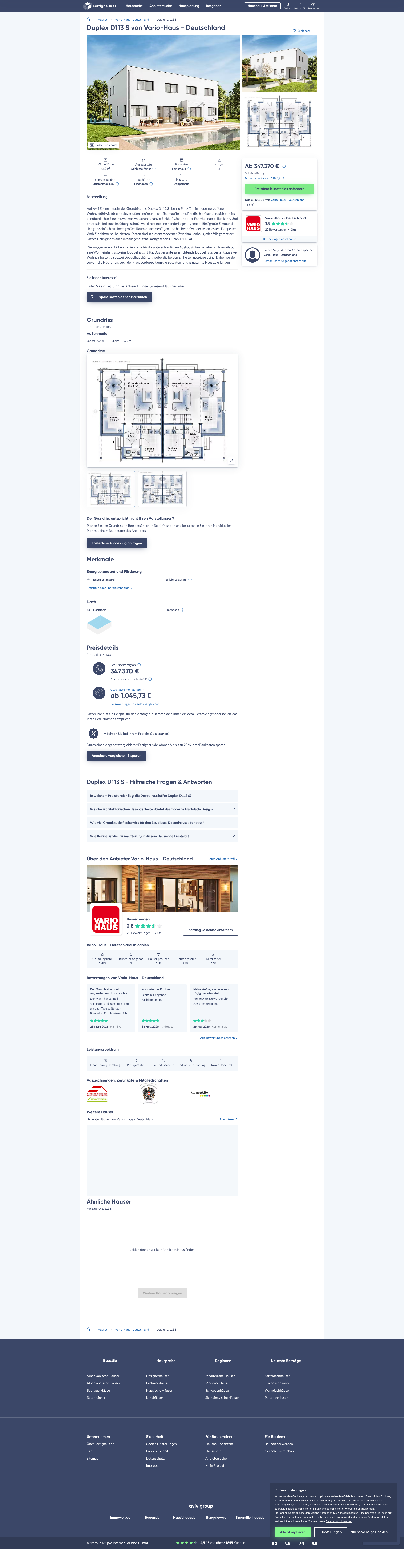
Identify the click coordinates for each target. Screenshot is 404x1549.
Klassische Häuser (159, 1390)
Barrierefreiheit (157, 1451)
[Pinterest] (287, 1542)
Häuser (102, 19)
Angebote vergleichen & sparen (116, 756)
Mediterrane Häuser (220, 1376)
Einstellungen (331, 1532)
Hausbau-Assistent (262, 6)
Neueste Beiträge (286, 1360)
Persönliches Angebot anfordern (284, 261)
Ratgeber (213, 6)
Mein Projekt (214, 1465)
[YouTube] (314, 1542)
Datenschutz (155, 1458)
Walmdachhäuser (277, 1390)
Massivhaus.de (184, 1518)
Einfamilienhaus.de (250, 1518)
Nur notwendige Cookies (369, 1532)
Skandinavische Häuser (222, 1397)
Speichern (304, 30)
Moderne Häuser (217, 1383)
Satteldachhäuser (277, 1376)
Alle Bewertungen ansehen (217, 1037)
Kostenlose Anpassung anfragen (117, 543)
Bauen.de (152, 1518)
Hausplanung (189, 6)
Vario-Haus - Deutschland (132, 19)
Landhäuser (154, 1397)
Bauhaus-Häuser (99, 1390)
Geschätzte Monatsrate (125, 689)
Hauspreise (166, 1360)
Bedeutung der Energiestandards (108, 587)
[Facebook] (274, 1542)
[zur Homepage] (90, 19)
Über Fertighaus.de (100, 1444)
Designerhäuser (157, 1376)
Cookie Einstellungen (161, 1444)
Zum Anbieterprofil (222, 858)
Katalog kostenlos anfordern (211, 930)
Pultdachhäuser (276, 1397)
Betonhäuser (96, 1397)
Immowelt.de (120, 1518)
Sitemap (92, 1458)
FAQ (90, 1451)
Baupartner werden (279, 1444)
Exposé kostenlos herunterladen (122, 297)
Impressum (154, 1465)
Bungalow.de (216, 1518)
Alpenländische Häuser (103, 1383)
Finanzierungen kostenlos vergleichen (134, 704)
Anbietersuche (160, 6)
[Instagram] (301, 1542)
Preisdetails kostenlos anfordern (279, 189)
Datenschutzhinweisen (339, 1521)
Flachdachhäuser (277, 1383)
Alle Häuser (227, 1119)
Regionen (223, 1360)
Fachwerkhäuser (158, 1383)
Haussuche (134, 6)
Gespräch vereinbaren (281, 1451)
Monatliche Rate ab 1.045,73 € (264, 178)
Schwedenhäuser (217, 1390)
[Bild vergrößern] (231, 460)
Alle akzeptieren (292, 1532)
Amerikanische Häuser (103, 1376)
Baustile (110, 1360)
